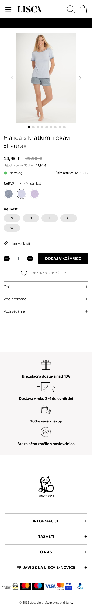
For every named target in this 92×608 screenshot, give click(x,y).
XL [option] (68, 218)
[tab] (46, 286)
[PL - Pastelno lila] (34, 194)
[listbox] (46, 224)
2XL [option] (11, 228)
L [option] (50, 218)
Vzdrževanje (14, 311)
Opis (7, 287)
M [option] (31, 218)
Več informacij (15, 299)
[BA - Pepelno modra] (8, 194)
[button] (12, 78)
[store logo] (29, 9)
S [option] (12, 218)
